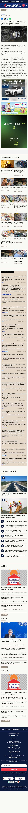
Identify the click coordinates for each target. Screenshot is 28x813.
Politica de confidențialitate (14, 751)
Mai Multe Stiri (6, 720)
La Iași (2, 729)
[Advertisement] (14, 802)
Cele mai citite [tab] (20, 272)
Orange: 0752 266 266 (14, 741)
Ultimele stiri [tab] (7, 272)
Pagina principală (10, 10)
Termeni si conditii (14, 752)
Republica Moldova (15, 729)
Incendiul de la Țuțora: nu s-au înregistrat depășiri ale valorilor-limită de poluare (12, 1)
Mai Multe (5, 614)
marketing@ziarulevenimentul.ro (14, 742)
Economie (17, 10)
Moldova (7, 729)
